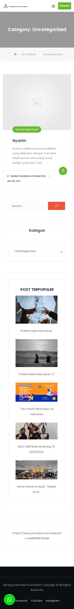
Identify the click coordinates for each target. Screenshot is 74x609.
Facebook (20, 601)
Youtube (36, 601)
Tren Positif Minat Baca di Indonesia (36, 411)
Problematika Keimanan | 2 (36, 374)
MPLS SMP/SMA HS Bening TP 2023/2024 (36, 449)
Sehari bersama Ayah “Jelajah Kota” (36, 489)
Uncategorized (26, 129)
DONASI (65, 6)
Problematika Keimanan (36, 331)
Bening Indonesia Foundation (26, 176)
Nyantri (19, 140)
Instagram (53, 601)
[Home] (15, 54)
